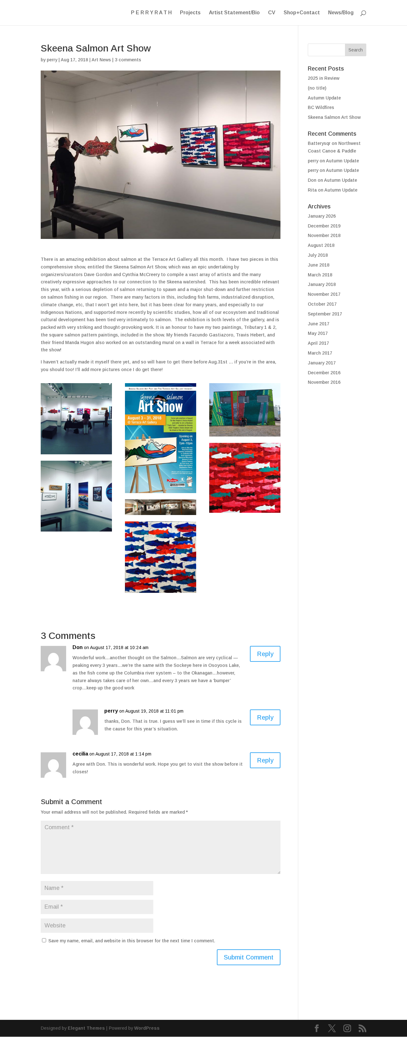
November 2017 (324, 294)
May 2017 (318, 333)
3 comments (128, 59)
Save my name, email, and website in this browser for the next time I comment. (131, 940)
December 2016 (324, 372)
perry (52, 59)
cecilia (80, 753)
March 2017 (320, 353)
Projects (190, 12)
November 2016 (324, 382)
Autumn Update (324, 97)
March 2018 (320, 274)
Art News (101, 59)
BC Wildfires (321, 107)
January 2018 (322, 284)
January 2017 (322, 362)
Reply (265, 653)
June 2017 (318, 323)
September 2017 (325, 313)
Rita (312, 190)
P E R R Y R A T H (151, 12)
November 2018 (324, 235)
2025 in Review (323, 78)
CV (271, 12)
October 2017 (322, 304)
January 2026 (322, 216)
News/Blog (341, 12)
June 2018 (318, 265)
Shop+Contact (302, 12)
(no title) (317, 88)
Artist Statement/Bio (234, 12)
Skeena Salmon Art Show (334, 117)
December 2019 (324, 225)
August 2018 (321, 245)
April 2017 (318, 343)
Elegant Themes (86, 1028)
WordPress (147, 1028)
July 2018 (318, 255)
